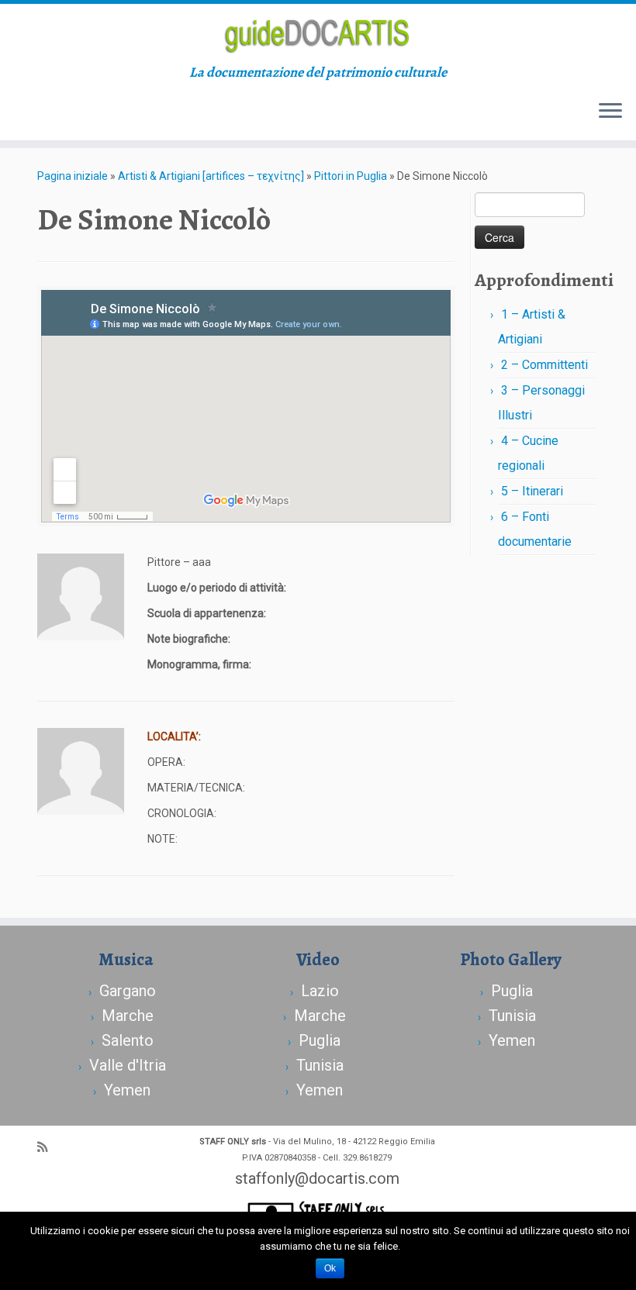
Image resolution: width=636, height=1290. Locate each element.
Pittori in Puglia (350, 176)
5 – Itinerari (532, 491)
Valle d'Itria (127, 1065)
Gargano (127, 990)
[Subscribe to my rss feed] (47, 1147)
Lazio (320, 990)
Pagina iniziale (72, 176)
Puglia (319, 1040)
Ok (330, 1268)
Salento (128, 1040)
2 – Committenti (544, 364)
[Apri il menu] (610, 112)
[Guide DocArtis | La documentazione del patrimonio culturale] (318, 34)
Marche (128, 1015)
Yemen (127, 1090)
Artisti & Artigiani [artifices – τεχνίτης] (211, 176)
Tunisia (320, 1065)
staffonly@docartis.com (317, 1178)
